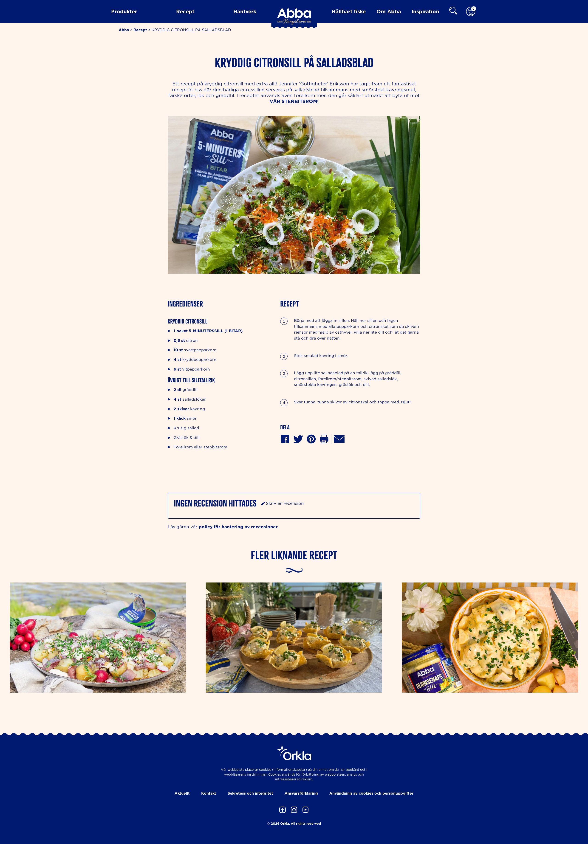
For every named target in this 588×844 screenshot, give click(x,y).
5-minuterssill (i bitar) (216, 331)
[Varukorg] (470, 11)
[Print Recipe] (324, 438)
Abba (124, 30)
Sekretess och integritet (250, 793)
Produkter (124, 11)
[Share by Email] (339, 438)
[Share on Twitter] (298, 438)
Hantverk (244, 11)
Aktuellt (182, 793)
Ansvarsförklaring (301, 793)
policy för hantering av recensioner (238, 526)
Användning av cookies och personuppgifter (371, 793)
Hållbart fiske (349, 11)
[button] (311, 438)
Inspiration (425, 11)
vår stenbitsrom (293, 101)
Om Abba (388, 11)
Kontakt (208, 793)
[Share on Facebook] (285, 438)
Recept (185, 11)
